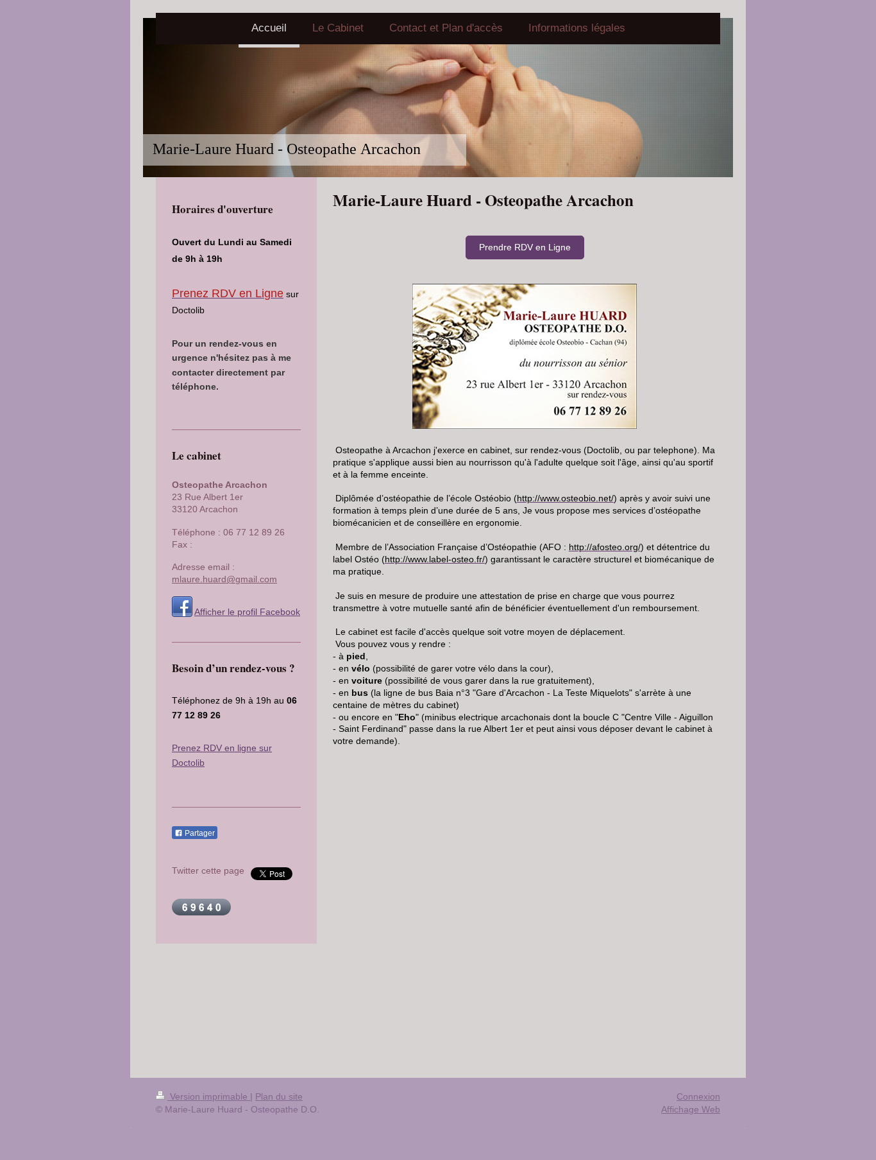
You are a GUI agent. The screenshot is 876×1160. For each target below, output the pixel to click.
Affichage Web (690, 1109)
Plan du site (279, 1096)
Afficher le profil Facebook (247, 612)
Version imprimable (208, 1096)
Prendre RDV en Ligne (525, 247)
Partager (199, 833)
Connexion (698, 1096)
